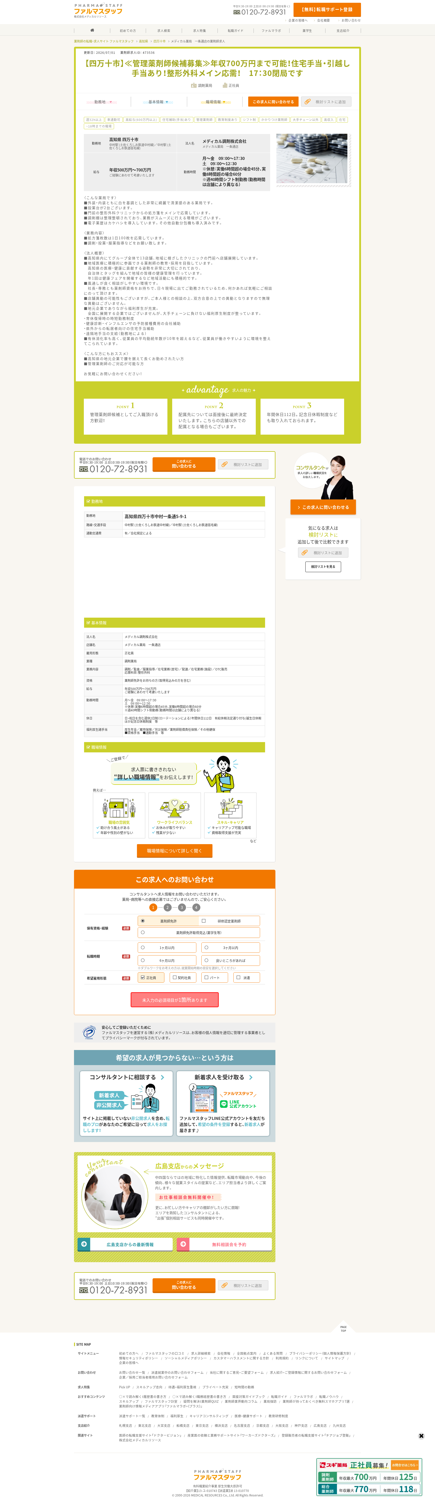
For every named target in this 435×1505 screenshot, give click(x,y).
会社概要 (323, 20)
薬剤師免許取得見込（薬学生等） (199, 932)
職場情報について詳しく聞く (174, 850)
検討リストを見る (323, 566)
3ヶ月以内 (230, 947)
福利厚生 (177, 1415)
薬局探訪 (270, 1401)
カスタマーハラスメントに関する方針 (241, 1358)
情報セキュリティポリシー (138, 1358)
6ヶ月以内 (167, 960)
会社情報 (223, 1353)
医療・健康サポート (249, 1415)
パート (215, 977)
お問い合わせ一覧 (132, 1372)
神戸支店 (301, 1425)
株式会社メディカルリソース (140, 1440)
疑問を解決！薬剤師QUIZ (201, 1401)
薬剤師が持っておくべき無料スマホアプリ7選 (316, 1401)
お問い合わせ (351, 20)
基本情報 (156, 101)
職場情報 (213, 101)
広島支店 (320, 1425)
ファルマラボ (303, 1396)
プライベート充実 (215, 1387)
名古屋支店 (242, 1425)
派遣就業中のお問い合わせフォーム (177, 1372)
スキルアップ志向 (149, 1387)
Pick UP (124, 1387)
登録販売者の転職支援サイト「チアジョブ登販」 (316, 1435)
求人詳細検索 (201, 1353)
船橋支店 (183, 1425)
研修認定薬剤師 (229, 921)
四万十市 (160, 41)
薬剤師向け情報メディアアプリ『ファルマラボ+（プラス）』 (160, 1406)
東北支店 (144, 1425)
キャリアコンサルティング (209, 1415)
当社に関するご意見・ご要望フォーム (237, 1372)
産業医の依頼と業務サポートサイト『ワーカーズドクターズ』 (232, 1435)
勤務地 (100, 101)
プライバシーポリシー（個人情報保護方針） (320, 1353)
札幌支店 (125, 1425)
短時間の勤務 (244, 1387)
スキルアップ (129, 1401)
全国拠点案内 (247, 1353)
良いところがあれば (230, 960)
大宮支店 (163, 1425)
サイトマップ (334, 1358)
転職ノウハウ (329, 1396)
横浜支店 (221, 1425)
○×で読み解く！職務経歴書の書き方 (199, 1396)
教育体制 (157, 1415)
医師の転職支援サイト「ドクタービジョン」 (150, 1435)
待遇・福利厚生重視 (182, 1387)
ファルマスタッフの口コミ (165, 1353)
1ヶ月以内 (167, 947)
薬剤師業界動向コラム (241, 1401)
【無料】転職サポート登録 (327, 9)
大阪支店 (281, 1425)
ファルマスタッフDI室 (161, 1401)
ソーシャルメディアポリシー (186, 1358)
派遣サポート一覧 (132, 1415)
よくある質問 (273, 1353)
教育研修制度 (278, 1415)
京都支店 (262, 1425)
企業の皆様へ (298, 20)
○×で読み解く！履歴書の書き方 (142, 1396)
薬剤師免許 (168, 921)
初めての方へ (129, 1353)
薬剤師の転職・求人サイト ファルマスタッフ (104, 41)
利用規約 (282, 1358)
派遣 (246, 977)
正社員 (151, 977)
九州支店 (339, 1425)
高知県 (143, 41)
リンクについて (306, 1358)
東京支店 (202, 1425)
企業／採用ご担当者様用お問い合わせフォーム (153, 1377)
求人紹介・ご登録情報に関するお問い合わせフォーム (308, 1372)
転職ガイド (279, 1396)
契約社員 (184, 977)
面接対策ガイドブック (248, 1396)
